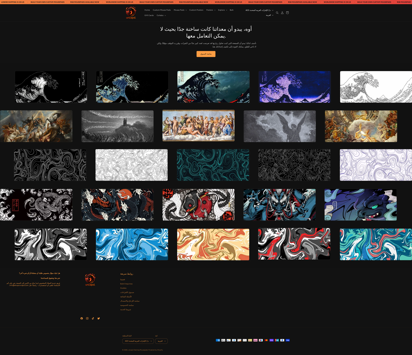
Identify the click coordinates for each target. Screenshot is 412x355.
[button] (180, 10)
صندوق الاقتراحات (127, 292)
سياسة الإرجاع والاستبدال (129, 301)
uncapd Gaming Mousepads (138, 350)
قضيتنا (122, 279)
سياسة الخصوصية (127, 305)
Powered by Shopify (155, 350)
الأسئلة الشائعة (126, 297)
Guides (123, 288)
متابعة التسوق (205, 54)
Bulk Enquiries (126, 284)
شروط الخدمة (125, 309)
